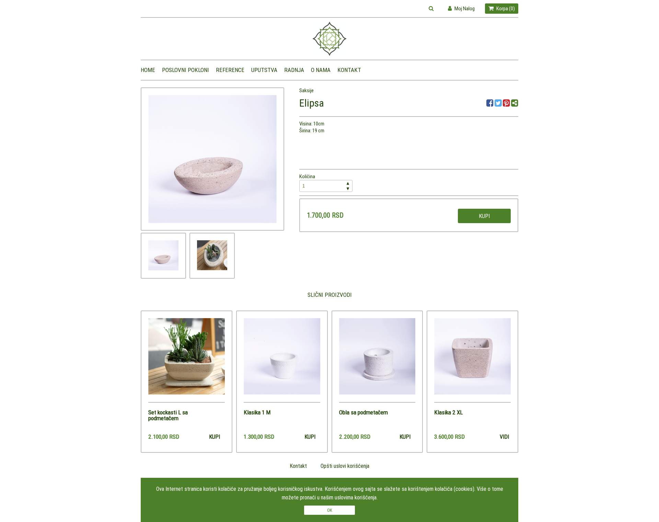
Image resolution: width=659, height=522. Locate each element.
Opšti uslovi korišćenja (345, 465)
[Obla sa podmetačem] (377, 360)
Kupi (484, 216)
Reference (230, 70)
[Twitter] (499, 104)
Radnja (294, 70)
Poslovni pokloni (185, 70)
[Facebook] (490, 104)
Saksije (306, 90)
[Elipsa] (163, 255)
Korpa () (505, 8)
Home (148, 70)
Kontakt (349, 70)
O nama (321, 70)
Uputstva (264, 70)
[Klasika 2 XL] (472, 360)
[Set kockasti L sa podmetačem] (186, 360)
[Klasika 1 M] (282, 360)
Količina (324, 182)
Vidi (504, 436)
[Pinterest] (506, 104)
